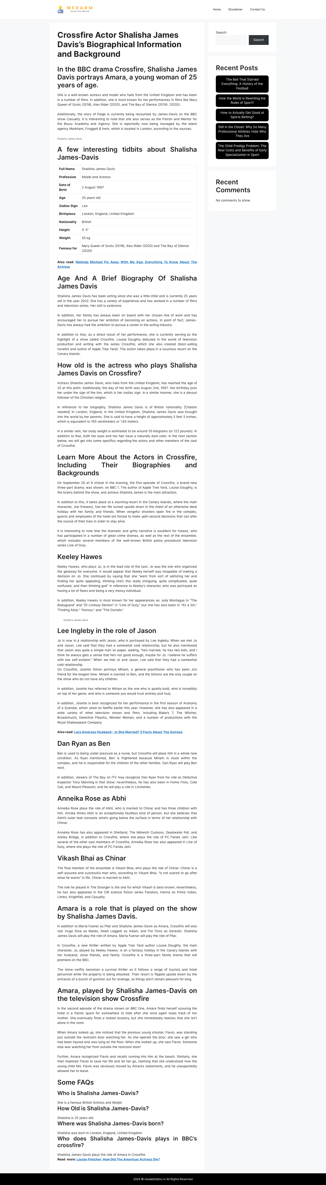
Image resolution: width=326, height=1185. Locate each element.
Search (221, 32)
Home (217, 9)
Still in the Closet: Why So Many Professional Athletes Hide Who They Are (242, 131)
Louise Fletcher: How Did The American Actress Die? (118, 1159)
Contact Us (257, 9)
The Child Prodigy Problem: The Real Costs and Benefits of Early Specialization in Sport (242, 150)
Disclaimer (235, 9)
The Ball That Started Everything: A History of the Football (242, 84)
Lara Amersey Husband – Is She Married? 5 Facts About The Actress (128, 732)
